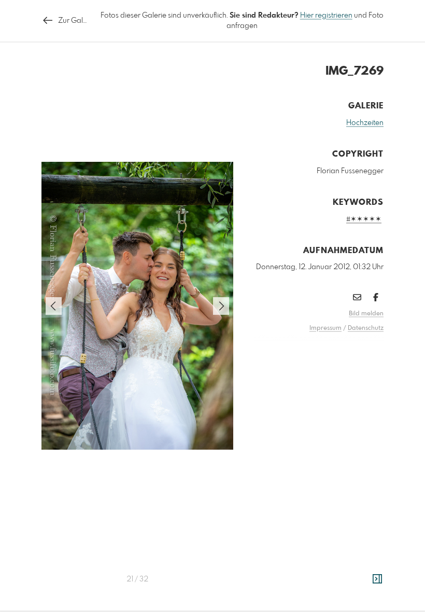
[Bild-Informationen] (377, 579)
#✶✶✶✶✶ (363, 219)
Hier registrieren (326, 15)
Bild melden (366, 314)
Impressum (325, 328)
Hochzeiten (365, 123)
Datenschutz (366, 328)
